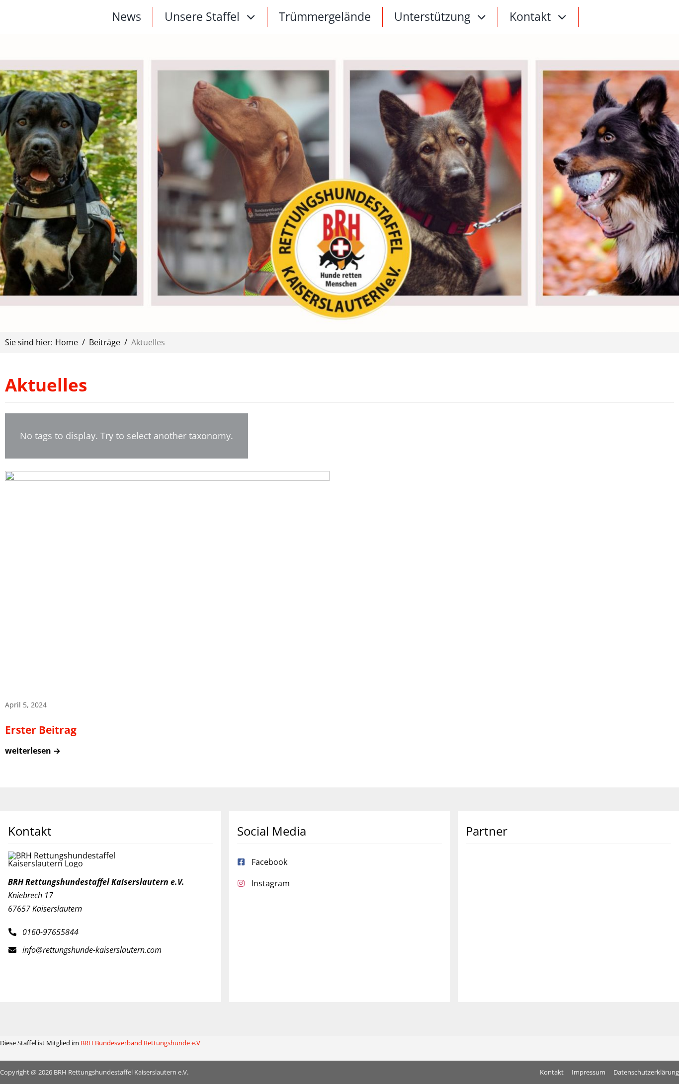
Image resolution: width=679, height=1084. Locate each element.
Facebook (269, 861)
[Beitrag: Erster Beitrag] (167, 619)
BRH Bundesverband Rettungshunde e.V (140, 1042)
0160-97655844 (50, 932)
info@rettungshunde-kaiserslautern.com (92, 949)
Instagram (271, 883)
